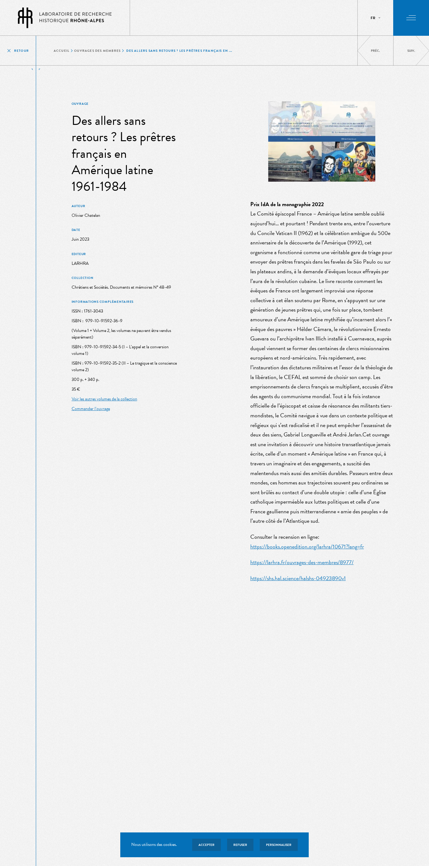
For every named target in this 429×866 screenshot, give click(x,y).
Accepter (206, 844)
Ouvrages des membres (97, 50)
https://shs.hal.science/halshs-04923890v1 (298, 578)
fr (373, 18)
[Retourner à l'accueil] (65, 18)
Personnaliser (278, 844)
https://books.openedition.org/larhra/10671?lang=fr (307, 546)
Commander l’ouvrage (91, 408)
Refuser (240, 844)
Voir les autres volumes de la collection (104, 399)
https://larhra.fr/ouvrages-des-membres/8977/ (302, 562)
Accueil (61, 50)
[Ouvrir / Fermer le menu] (411, 18)
